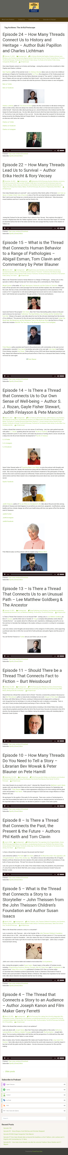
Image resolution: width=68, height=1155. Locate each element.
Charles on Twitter (8, 122)
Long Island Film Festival (56, 1018)
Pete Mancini (47, 419)
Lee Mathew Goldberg (54, 617)
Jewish (15, 185)
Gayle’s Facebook (8, 481)
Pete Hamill (21, 349)
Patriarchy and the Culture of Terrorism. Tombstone (34, 272)
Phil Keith (48, 844)
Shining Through (29, 967)
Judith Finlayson (50, 417)
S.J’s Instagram (7, 443)
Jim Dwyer (21, 351)
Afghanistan (34, 181)
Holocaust (52, 183)
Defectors (58, 1030)
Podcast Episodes (34, 19)
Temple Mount (54, 58)
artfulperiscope (24, 62)
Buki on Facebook (8, 88)
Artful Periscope (43, 181)
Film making (41, 1016)
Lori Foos (35, 74)
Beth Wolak (44, 777)
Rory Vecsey (10, 186)
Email (16, 156)
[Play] (5, 150)
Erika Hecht (45, 183)
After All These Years (42, 967)
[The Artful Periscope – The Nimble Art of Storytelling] (34, 7)
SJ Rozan (16, 423)
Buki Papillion (7, 72)
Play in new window (14, 153)
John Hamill (52, 349)
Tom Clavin (13, 275)
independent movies (8, 1018)
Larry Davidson (25, 185)
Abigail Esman (32, 270)
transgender (6, 62)
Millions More (39, 419)
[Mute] (58, 150)
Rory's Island (18, 186)
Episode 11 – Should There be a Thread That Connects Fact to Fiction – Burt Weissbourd (32, 676)
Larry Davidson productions (15, 58)
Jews (18, 185)
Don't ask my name (8, 183)
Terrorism (61, 58)
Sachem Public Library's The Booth (28, 273)
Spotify (11, 156)
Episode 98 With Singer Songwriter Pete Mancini (19, 1134)
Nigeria (26, 58)
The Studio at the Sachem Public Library (49, 60)
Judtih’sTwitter (7, 514)
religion (5, 186)
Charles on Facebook (9, 126)
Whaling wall (13, 62)
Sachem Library (13, 273)
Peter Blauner (53, 272)
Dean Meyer (15, 844)
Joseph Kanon (18, 1018)
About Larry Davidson (8, 19)
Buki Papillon (45, 56)
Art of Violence (32, 417)
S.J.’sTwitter (6, 439)
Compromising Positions (16, 967)
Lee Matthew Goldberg (26, 612)
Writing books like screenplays (15, 690)
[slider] (62, 150)
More (21, 156)
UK (39, 186)
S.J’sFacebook (7, 447)
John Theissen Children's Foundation (46, 921)
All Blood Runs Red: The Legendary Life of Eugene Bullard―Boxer (45, 842)
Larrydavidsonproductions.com (53, 185)
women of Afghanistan (47, 186)
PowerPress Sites (37, 1151)
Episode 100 (7, 1128)
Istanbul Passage (25, 1032)
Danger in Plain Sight (8, 688)
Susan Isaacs (48, 923)
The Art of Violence (41, 431)
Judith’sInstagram (8, 517)
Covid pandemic (47, 961)
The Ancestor (37, 612)
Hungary (9, 185)
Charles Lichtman (54, 56)
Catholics (55, 181)
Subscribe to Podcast (49, 19)
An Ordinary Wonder (35, 56)
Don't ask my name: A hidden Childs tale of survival (28, 183)
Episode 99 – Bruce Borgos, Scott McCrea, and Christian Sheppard (24, 1131)
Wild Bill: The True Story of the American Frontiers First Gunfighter (35, 322)
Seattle (44, 688)
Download (25, 153)
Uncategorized (22, 56)
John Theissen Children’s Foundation (51, 933)
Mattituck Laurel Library (16, 779)
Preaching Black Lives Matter (31, 467)
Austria (50, 181)
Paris (40, 688)
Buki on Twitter (7, 84)
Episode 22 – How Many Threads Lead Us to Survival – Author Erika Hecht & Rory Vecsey (34, 170)
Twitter (22, 637)
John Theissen (31, 921)
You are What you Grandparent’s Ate (30, 504)
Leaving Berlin (7, 1032)
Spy (32, 846)
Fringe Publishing (34, 610)
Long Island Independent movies (12, 1020)
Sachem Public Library (34, 58)
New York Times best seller (28, 1020)
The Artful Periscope (8, 60)
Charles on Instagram (9, 129)
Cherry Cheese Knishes (55, 687)
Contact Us (21, 19)
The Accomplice (41, 1020)
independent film (58, 1016)
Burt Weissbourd (43, 687)
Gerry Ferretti (49, 1016)
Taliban (24, 186)
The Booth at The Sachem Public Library (26, 60)
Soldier (28, 846)
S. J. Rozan (41, 421)
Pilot (53, 844)
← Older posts (9, 1071)
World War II (57, 186)
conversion (61, 181)
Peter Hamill (49, 779)
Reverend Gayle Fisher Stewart (28, 421)
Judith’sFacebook (8, 521)
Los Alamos (15, 1032)
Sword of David (45, 58)
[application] (34, 150)
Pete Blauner (26, 779)
